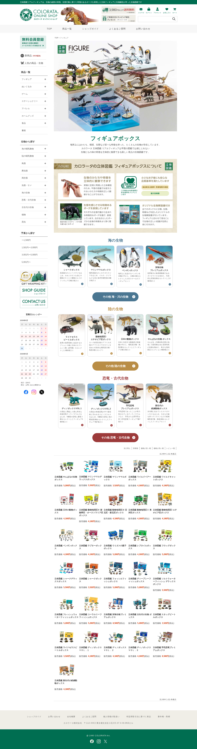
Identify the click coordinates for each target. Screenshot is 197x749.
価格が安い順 (146, 448)
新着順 (135, 448)
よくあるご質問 (117, 28)
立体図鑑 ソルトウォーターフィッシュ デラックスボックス (164, 581)
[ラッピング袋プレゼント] (34, 278)
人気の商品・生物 (34, 63)
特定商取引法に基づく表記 (139, 717)
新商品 (33, 55)
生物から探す (28, 141)
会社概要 (71, 717)
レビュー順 (170, 448)
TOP (49, 28)
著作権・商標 (164, 717)
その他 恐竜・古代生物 (115, 437)
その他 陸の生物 (115, 366)
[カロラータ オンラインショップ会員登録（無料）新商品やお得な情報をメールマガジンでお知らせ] (33, 48)
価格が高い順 (159, 448)
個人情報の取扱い (111, 717)
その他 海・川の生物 (115, 296)
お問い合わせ (143, 28)
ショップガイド (90, 28)
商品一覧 (67, 28)
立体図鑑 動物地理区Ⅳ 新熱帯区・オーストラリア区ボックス (91, 512)
